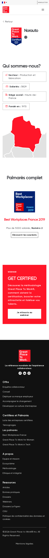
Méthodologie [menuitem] (9, 468)
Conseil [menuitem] (6, 392)
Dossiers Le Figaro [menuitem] (11, 507)
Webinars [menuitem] (7, 502)
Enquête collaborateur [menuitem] (14, 387)
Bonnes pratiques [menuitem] (11, 492)
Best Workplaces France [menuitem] (14, 435)
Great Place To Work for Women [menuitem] (18, 440)
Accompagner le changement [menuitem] (17, 401)
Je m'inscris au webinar (24, 313)
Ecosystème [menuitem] (9, 464)
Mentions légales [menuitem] (24, 544)
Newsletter (43, 2)
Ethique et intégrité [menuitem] (12, 473)
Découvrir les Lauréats (24, 235)
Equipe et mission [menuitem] (11, 459)
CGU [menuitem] (5, 511)
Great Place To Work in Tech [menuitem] (16, 445)
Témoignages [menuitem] (9, 425)
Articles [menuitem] (6, 488)
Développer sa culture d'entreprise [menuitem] (20, 406)
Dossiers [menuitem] (7, 497)
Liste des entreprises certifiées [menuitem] (18, 420)
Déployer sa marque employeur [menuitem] (18, 397)
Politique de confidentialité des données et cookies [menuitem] (24, 517)
